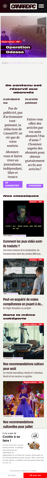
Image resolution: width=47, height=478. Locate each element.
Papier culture (8, 42)
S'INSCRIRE (35, 185)
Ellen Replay (8, 235)
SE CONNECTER (12, 184)
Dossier (33, 202)
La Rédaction (8, 358)
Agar (5, 293)
